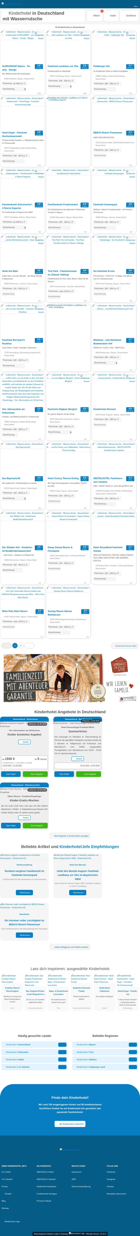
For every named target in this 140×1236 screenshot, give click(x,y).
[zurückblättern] (8, 46)
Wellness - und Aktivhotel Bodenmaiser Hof (107, 342)
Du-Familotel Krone (104, 271)
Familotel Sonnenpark (105, 204)
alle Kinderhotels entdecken (71, 1124)
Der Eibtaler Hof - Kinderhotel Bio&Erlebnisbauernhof (17, 549)
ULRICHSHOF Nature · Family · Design (16, 68)
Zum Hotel (10, 774)
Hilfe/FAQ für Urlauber (46, 1179)
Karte (112, 15)
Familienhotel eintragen (47, 1194)
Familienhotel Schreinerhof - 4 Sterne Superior (17, 206)
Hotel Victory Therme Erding (63, 478)
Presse (5, 1186)
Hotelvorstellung (24, 865)
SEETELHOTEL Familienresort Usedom (108, 480)
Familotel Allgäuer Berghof (62, 409)
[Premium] (134, 971)
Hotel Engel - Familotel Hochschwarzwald (14, 134)
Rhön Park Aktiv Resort (14, 611)
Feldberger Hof (101, 66)
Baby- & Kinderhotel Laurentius (58, 992)
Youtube (110, 1186)
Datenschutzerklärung (81, 1186)
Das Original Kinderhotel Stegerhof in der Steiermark (35, 993)
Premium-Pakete (44, 1201)
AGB (74, 1179)
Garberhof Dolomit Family (81, 989)
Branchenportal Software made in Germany (50, 1234)
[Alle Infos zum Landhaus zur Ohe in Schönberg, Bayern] (70, 678)
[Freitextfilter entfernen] (127, 4)
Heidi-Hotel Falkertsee (104, 989)
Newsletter (24, 914)
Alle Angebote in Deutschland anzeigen (71, 836)
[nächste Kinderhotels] (29, 645)
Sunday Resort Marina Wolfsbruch (60, 613)
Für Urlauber (7, 1179)
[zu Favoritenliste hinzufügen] (4, 33)
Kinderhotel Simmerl (104, 409)
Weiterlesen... (25, 893)
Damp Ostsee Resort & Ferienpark (60, 549)
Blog (3, 1201)
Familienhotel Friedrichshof (63, 204)
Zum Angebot (36, 774)
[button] (7, 645)
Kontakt (7, 1194)
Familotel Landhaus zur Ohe (63, 66)
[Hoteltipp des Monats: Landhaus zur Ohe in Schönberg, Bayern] (68, 100)
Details (25, 742)
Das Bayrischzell (11, 478)
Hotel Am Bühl (10, 271)
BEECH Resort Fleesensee (107, 132)
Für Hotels (6, 1172)
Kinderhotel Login (12, 1221)
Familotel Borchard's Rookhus (13, 342)
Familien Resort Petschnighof (12, 989)
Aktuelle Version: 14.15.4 (96, 1234)
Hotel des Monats (78, 865)
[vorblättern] (38, 46)
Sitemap (5, 1208)
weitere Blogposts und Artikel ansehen (71, 947)
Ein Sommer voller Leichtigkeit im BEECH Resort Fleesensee (24, 922)
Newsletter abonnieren (116, 1194)
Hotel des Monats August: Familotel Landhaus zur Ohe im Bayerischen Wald (78, 875)
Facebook (111, 1172)
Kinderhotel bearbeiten (46, 1186)
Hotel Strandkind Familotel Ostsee (107, 549)
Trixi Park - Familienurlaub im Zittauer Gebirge (62, 273)
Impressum (76, 1172)
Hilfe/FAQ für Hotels (45, 1172)
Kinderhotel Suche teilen (126, 646)
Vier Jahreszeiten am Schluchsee (13, 411)
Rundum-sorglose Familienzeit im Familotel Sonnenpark (24, 873)
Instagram (111, 1179)
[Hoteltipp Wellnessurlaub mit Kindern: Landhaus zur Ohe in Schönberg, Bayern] (68, 307)
